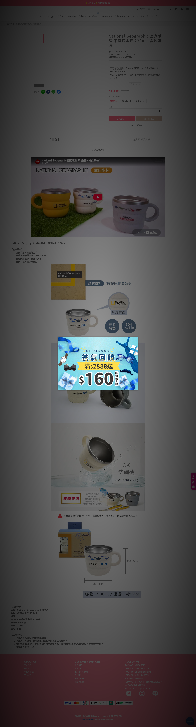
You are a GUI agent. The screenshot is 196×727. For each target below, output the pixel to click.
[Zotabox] (136, 388)
